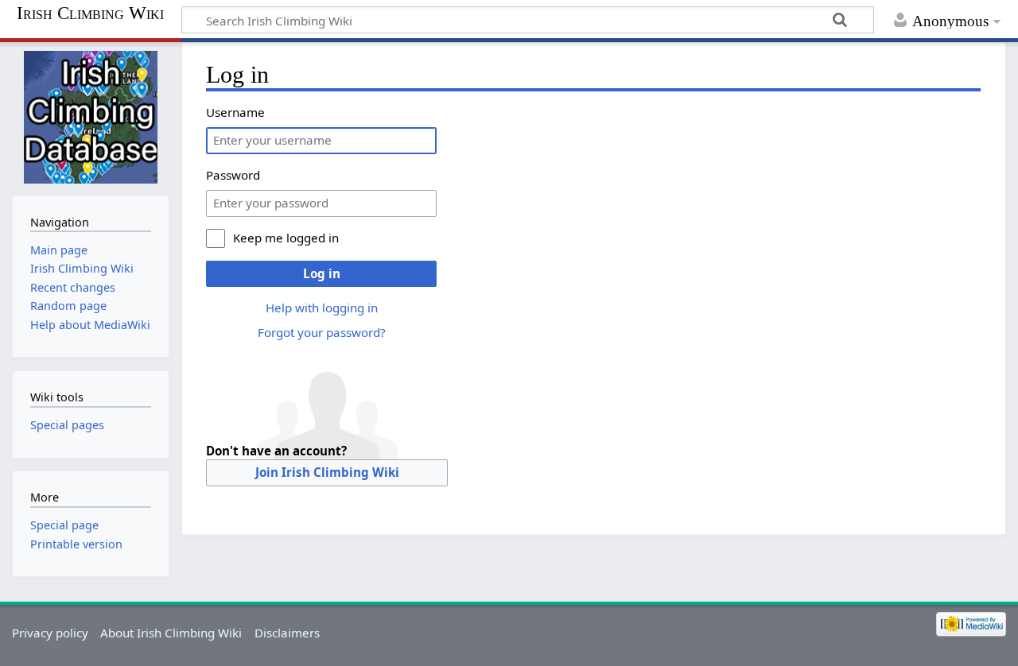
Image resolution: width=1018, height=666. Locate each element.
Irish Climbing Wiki (90, 13)
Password (233, 175)
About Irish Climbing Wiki (171, 633)
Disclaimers (287, 633)
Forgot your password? (322, 332)
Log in (321, 273)
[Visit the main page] (90, 117)
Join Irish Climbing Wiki (327, 472)
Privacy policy (50, 633)
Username (235, 112)
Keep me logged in (286, 238)
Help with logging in (322, 308)
